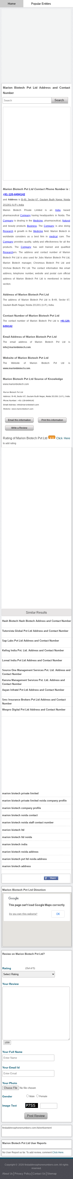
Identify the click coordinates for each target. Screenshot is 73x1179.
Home (12, 3)
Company (25, 215)
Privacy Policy (23, 1173)
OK (58, 914)
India (58, 210)
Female (43, 1096)
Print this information (52, 420)
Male (32, 1096)
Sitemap (51, 1173)
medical (53, 236)
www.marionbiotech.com (16, 384)
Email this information (19, 420)
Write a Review (19, 428)
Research (8, 231)
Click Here (63, 438)
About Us (7, 1173)
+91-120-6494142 (14, 194)
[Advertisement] (36, 45)
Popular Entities (41, 3)
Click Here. (58, 1152)
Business (32, 226)
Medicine (38, 221)
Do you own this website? (23, 914)
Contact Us (39, 1173)
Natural (66, 221)
